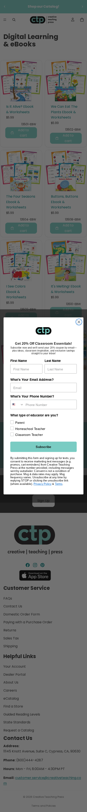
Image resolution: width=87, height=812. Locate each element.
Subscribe (43, 447)
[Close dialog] (79, 322)
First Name (18, 361)
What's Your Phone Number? (32, 396)
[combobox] (17, 404)
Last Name (53, 361)
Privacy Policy (43, 483)
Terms (59, 483)
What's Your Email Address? (32, 379)
